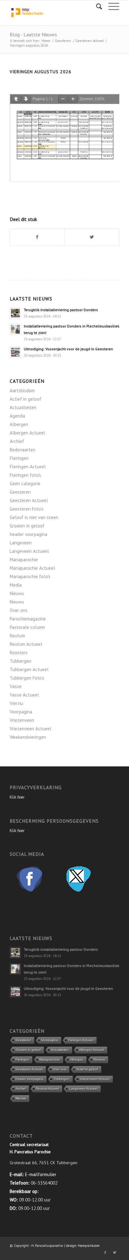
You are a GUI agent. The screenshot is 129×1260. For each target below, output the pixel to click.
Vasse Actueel (24, 695)
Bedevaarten (22, 450)
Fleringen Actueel (28, 467)
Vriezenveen (22, 720)
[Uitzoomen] (63, 99)
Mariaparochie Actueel (32, 568)
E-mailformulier (40, 1174)
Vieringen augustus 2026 (40, 72)
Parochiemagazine (28, 619)
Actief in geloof (25, 399)
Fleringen (19, 458)
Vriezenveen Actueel (30, 729)
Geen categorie (25, 483)
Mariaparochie (24, 560)
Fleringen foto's (25, 475)
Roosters (19, 653)
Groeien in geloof (27, 526)
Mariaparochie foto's (30, 576)
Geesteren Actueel (89, 41)
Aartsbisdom (22, 390)
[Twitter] (114, 1252)
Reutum (17, 636)
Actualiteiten (23, 407)
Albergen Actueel (27, 433)
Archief (17, 441)
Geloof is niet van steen (34, 517)
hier (21, 797)
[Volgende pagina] (26, 99)
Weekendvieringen (28, 737)
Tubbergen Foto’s (27, 678)
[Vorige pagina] (16, 99)
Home (46, 41)
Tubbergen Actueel (29, 669)
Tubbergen (20, 661)
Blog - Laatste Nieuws (33, 34)
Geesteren (63, 41)
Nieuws (17, 593)
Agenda (17, 416)
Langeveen (21, 543)
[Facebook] (105, 1252)
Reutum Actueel (26, 644)
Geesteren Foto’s (27, 509)
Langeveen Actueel (29, 551)
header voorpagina (28, 534)
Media (16, 585)
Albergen (19, 424)
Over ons (19, 610)
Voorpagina (21, 712)
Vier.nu (16, 703)
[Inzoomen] (73, 99)
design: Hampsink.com (83, 1245)
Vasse (16, 686)
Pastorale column (27, 627)
